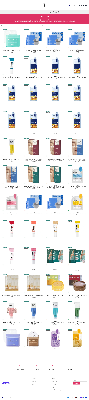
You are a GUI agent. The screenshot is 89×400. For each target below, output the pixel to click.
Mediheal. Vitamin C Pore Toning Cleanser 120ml (11, 160)
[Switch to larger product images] (1, 25)
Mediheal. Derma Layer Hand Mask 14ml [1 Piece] (55, 268)
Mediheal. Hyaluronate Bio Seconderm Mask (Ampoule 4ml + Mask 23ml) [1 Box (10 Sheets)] (77, 160)
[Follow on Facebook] (2, 393)
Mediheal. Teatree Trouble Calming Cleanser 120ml (77, 323)
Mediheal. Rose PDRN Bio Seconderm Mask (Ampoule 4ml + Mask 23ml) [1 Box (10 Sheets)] (34, 160)
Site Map (53, 389)
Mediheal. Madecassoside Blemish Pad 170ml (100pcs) (11, 51)
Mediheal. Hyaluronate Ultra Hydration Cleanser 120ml (34, 323)
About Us (33, 376)
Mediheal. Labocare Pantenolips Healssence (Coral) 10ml (33, 241)
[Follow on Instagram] (5, 393)
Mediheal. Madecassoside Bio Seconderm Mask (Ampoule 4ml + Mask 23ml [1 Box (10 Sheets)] (55, 187)
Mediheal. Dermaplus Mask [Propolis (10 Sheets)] (55, 105)
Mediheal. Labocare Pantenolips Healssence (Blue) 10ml (12, 78)
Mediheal (11, 49)
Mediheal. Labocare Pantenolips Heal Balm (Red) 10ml (11, 241)
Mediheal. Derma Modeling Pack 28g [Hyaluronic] (77, 51)
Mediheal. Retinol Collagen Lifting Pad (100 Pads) (33, 350)
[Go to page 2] (47, 355)
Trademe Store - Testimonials (36, 386)
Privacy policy (34, 381)
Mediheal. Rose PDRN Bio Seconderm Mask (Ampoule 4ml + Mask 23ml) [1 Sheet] (55, 160)
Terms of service (34, 379)
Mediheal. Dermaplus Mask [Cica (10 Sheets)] (33, 77)
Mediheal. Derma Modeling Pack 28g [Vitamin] (55, 213)
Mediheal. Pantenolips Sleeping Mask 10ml (11, 268)
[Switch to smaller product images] (3, 25)
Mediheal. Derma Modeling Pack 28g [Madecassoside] (33, 51)
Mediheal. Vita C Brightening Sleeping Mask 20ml (77, 214)
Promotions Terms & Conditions (57, 390)
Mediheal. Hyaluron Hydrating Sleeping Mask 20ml (77, 187)
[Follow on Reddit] (7, 393)
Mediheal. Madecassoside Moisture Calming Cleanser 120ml (55, 323)
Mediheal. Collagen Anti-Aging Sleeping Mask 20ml (12, 214)
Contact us (53, 376)
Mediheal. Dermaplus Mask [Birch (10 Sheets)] (77, 77)
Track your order (54, 381)
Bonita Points (54, 384)
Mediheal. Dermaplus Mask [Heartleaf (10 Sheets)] (12, 105)
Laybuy (33, 384)
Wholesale (53, 378)
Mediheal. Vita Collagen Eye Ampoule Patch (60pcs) (55, 296)
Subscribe (77, 383)
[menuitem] (11, 9)
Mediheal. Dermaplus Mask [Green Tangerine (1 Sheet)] (12, 132)
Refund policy (34, 378)
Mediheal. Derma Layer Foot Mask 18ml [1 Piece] (11, 295)
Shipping (53, 379)
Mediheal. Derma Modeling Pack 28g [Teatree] (34, 213)
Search (53, 386)
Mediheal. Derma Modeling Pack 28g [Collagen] (55, 50)
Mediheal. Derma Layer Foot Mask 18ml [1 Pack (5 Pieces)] (33, 296)
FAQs (53, 387)
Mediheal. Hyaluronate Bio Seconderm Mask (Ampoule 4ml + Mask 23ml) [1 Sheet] (12, 187)
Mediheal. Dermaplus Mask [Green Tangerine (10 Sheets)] (55, 78)
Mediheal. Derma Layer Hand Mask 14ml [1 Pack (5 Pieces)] (77, 269)
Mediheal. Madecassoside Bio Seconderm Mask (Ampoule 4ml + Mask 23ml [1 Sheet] (33, 187)
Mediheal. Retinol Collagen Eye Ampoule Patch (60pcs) (77, 296)
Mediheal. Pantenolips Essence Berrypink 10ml (33, 268)
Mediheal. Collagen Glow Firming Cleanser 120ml (11, 323)
